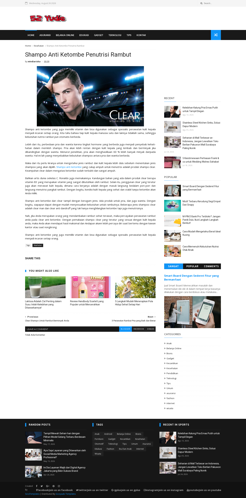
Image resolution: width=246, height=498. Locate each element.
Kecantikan (172, 363)
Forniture (99, 439)
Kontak (141, 35)
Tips (129, 35)
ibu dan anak (125, 448)
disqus (150, 329)
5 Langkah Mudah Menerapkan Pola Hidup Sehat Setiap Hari (134, 303)
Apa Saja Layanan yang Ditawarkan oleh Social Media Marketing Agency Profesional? (65, 454)
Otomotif (99, 443)
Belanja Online (65, 35)
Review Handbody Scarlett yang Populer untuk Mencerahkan (87, 303)
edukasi (98, 448)
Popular (192, 266)
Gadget (98, 35)
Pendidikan (172, 373)
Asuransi (45, 35)
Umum (170, 388)
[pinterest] (54, 486)
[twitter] (42, 486)
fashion (170, 398)
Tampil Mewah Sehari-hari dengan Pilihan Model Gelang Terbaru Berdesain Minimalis (65, 437)
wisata (170, 408)
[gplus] (47, 486)
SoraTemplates (32, 493)
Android (108, 434)
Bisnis (170, 353)
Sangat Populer (174, 267)
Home (31, 35)
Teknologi (114, 35)
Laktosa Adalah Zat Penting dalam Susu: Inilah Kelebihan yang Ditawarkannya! (43, 304)
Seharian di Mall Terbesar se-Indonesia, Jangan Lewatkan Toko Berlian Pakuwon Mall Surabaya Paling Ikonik (199, 467)
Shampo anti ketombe (69, 167)
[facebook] (36, 486)
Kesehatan (39, 45)
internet (171, 403)
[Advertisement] (192, 67)
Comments (211, 266)
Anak (169, 343)
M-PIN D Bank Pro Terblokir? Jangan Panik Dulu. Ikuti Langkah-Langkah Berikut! (201, 219)
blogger (125, 329)
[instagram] (59, 486)
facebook (139, 329)
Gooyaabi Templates (66, 493)
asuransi (171, 393)
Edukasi (84, 35)
